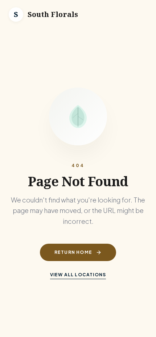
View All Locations (78, 274)
